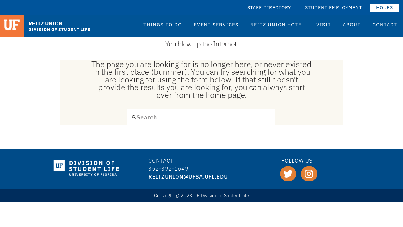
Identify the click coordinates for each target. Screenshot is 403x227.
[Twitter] (288, 173)
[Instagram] (309, 173)
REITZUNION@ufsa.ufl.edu (188, 176)
